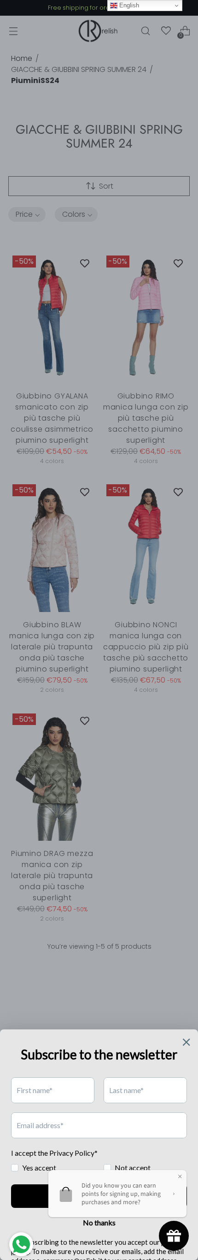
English (128, 5)
